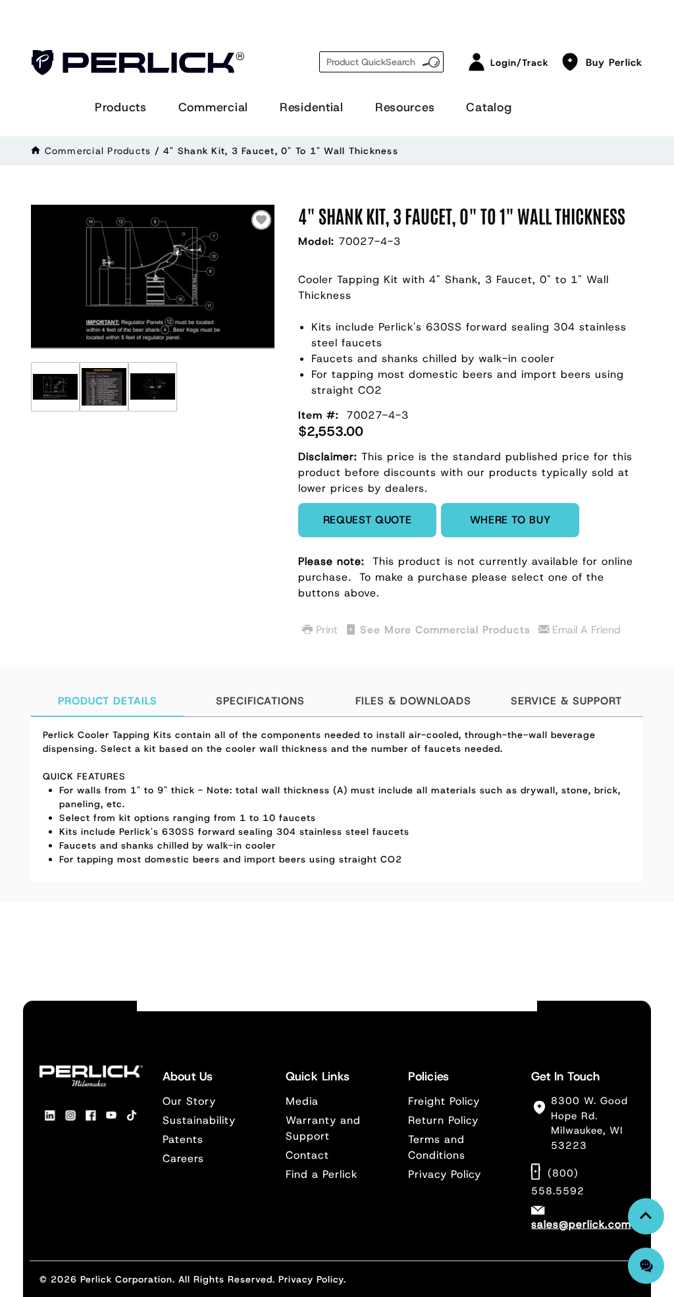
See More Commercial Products (445, 630)
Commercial (213, 107)
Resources (404, 107)
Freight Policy (444, 1101)
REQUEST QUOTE (367, 520)
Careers (183, 1158)
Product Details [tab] (107, 701)
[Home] (36, 151)
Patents (183, 1139)
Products (121, 107)
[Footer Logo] (91, 1075)
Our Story (189, 1101)
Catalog (488, 107)
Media (302, 1101)
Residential (312, 107)
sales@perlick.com (581, 1224)
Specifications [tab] (260, 701)
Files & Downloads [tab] (413, 701)
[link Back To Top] (646, 1216)
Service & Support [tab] (566, 701)
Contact (307, 1155)
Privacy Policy (444, 1174)
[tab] (337, 799)
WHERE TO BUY (510, 520)
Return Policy (443, 1120)
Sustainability (199, 1120)
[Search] (431, 60)
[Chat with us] (646, 1266)
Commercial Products (98, 151)
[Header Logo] (138, 63)
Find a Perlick (321, 1174)
